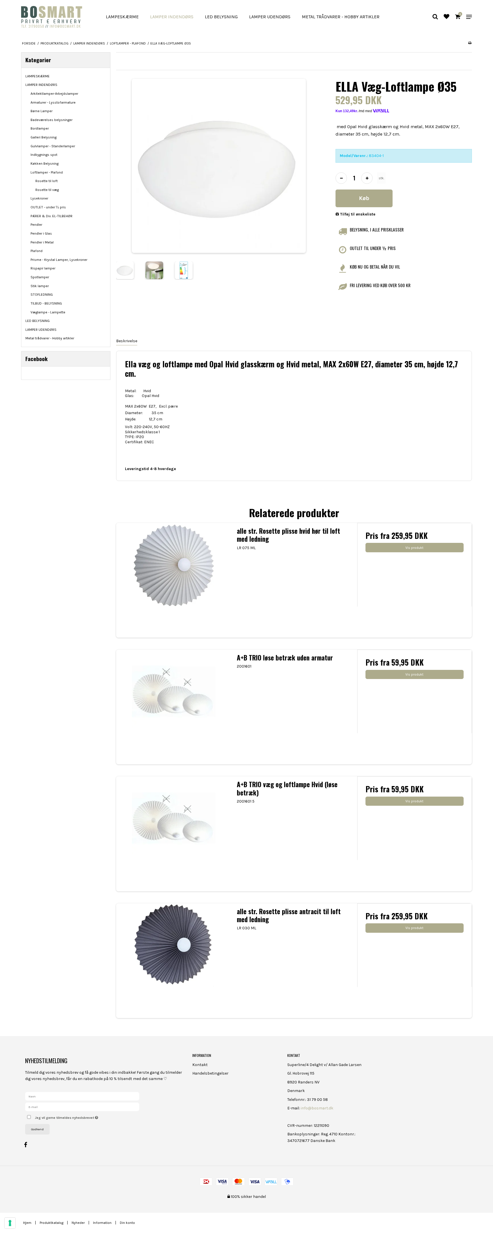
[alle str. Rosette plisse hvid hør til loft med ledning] (173, 580)
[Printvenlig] (470, 43)
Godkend (37, 1129)
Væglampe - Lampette (48, 312)
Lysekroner (39, 198)
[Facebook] (28, 1145)
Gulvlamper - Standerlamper (53, 146)
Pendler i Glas (41, 233)
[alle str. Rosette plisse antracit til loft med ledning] (173, 960)
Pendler (36, 225)
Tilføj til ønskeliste (357, 214)
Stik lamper (40, 286)
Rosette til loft (46, 181)
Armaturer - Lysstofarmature (53, 102)
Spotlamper (40, 277)
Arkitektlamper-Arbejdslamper (54, 94)
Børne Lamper (41, 111)
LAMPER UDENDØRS (269, 16)
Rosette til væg (47, 190)
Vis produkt (414, 548)
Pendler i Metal (42, 242)
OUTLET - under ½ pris (48, 207)
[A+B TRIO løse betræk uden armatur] (173, 707)
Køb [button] (364, 198)
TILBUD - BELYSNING (46, 303)
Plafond (37, 251)
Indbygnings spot (44, 155)
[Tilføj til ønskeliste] (446, 17)
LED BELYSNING (221, 16)
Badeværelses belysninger (51, 120)
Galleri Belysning (43, 137)
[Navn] (82, 1096)
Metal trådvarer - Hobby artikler (340, 16)
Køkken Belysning (44, 164)
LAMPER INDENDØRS (171, 16)
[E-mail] (82, 1106)
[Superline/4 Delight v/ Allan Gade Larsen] (56, 17)
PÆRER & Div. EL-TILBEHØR (51, 216)
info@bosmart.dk (317, 1108)
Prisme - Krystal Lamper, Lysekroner (59, 260)
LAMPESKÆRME (122, 16)
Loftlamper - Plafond (47, 172)
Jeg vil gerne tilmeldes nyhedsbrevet (88, 1116)
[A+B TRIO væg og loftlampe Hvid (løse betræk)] (173, 833)
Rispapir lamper (43, 268)
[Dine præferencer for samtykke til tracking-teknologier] (10, 1223)
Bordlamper (40, 128)
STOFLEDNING (42, 295)
